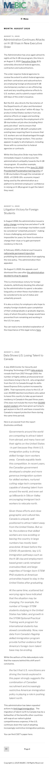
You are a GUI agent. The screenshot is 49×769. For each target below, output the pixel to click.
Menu (25, 19)
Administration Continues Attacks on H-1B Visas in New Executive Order (24, 43)
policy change (10, 224)
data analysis (37, 370)
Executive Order (29, 61)
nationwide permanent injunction (19, 253)
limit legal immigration (23, 708)
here (38, 330)
